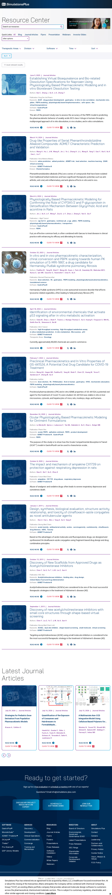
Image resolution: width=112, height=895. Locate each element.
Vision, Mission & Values (98, 858)
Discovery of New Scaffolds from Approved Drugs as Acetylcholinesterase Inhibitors (66, 564)
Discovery (28, 828)
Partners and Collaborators (97, 844)
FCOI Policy (96, 862)
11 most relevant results (13, 65)
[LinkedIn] (74, 127)
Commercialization (31, 839)
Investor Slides (79, 34)
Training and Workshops (29, 848)
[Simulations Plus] (15, 4)
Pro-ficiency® (7, 847)
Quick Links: (7, 34)
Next (9, 755)
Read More (34, 128)
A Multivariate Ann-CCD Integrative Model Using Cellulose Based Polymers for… (93, 718)
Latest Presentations (77, 840)
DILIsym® (6, 839)
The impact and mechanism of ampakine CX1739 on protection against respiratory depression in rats (65, 466)
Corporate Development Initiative (74, 859)
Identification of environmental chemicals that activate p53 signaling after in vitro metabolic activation (67, 313)
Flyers (43, 34)
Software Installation (51, 852)
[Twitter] (67, 127)
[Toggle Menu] (107, 4)
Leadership (95, 839)
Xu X (5, 56)
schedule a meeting (59, 787)
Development (29, 832)
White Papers (52, 860)
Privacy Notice (97, 849)
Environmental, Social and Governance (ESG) (77, 834)
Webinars (66, 34)
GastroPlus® (7, 828)
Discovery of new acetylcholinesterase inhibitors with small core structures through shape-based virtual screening (66, 613)
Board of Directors (76, 828)
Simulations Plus (98, 828)
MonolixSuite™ (8, 832)
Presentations (52, 843)
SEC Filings (73, 847)
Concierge (28, 843)
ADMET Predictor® (10, 836)
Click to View (53, 127)
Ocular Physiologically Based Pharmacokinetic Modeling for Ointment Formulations (68, 419)
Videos (49, 857)
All (14, 34)
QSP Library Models (10, 851)
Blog (20, 34)
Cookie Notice (97, 853)
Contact (94, 832)
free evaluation (41, 787)
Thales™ (5, 843)
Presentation (54, 34)
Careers (94, 836)
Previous (4, 755)
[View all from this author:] (36, 520)
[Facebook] (71, 127)
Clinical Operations (32, 836)
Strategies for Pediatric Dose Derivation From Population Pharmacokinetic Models (18, 718)
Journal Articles (31, 34)
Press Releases (53, 847)
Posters (50, 839)
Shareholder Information (74, 852)
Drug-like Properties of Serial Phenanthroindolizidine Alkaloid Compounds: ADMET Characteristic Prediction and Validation (67, 143)
